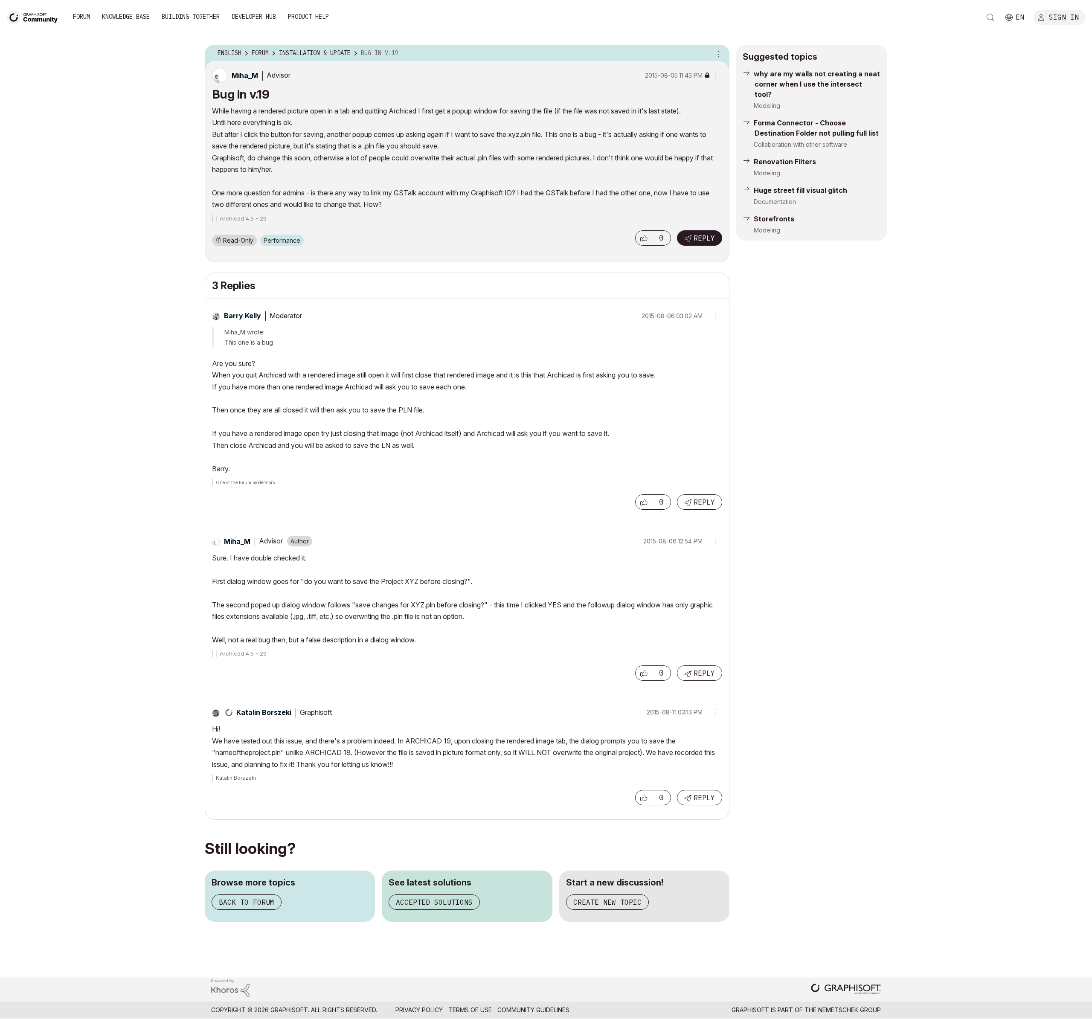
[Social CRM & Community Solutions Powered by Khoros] (230, 987)
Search (990, 17)
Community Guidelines (533, 1009)
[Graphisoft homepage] (846, 990)
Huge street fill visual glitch (800, 190)
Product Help (308, 16)
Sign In (1064, 16)
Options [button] (717, 53)
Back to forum (246, 902)
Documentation (775, 201)
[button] (644, 238)
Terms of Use (470, 1009)
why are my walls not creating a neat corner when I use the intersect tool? (817, 84)
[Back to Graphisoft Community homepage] (35, 16)
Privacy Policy (419, 1009)
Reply (704, 238)
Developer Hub (254, 16)
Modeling (767, 105)
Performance (282, 240)
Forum (81, 16)
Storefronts (774, 219)
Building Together (191, 16)
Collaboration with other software (800, 144)
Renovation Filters (785, 161)
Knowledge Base (126, 16)
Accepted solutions (434, 902)
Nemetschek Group (849, 1009)
